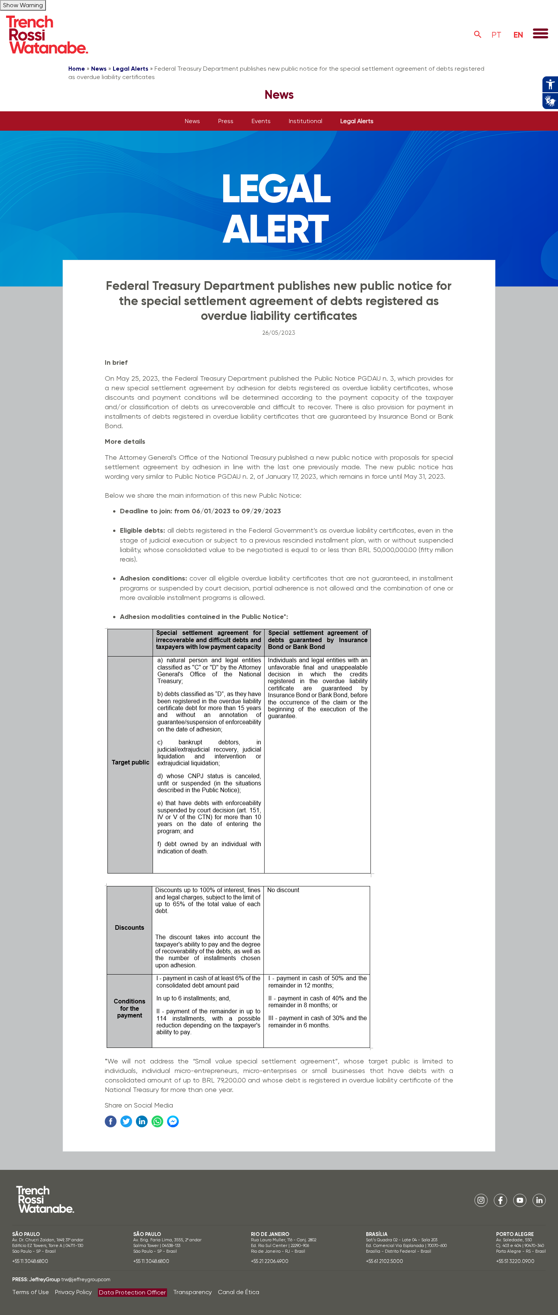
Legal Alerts (130, 68)
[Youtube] (519, 1199)
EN (518, 35)
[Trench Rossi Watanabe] (47, 34)
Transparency (192, 1292)
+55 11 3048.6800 (30, 1261)
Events (261, 121)
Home (76, 68)
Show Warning (23, 5)
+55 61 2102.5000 (384, 1261)
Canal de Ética (238, 1292)
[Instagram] (481, 1199)
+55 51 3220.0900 (515, 1261)
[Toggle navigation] (540, 34)
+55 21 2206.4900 (269, 1261)
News (99, 68)
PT (496, 35)
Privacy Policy (73, 1292)
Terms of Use (30, 1292)
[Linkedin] (539, 1199)
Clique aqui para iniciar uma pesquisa (477, 34)
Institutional (305, 121)
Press (225, 121)
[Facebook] (500, 1199)
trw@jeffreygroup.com (85, 1279)
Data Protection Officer (132, 1292)
